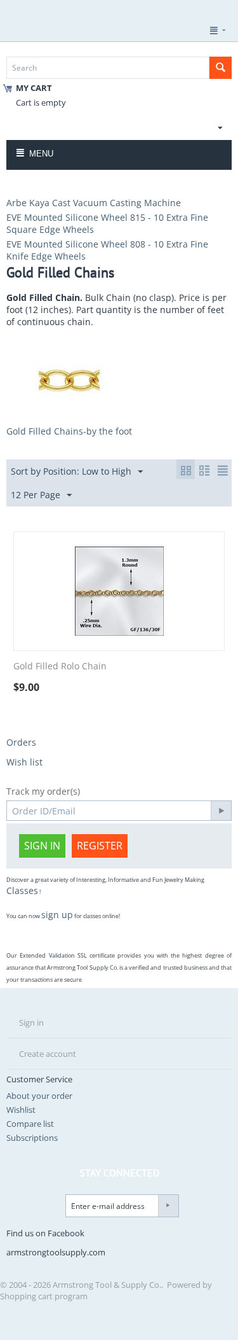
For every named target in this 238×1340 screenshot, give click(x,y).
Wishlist (21, 1109)
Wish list (24, 762)
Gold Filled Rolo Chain (60, 666)
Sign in (42, 846)
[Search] (220, 68)
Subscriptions (32, 1137)
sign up (57, 915)
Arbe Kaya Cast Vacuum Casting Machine (93, 203)
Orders (21, 742)
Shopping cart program (44, 1296)
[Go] (221, 810)
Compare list (30, 1123)
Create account (47, 1053)
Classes (22, 890)
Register (99, 846)
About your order (39, 1095)
